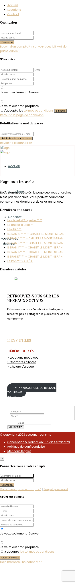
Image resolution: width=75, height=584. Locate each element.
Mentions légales (19, 451)
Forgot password (56, 489)
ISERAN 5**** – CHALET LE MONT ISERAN (35, 252)
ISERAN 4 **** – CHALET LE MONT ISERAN (35, 234)
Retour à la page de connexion (22, 115)
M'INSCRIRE (15, 427)
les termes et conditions (37, 552)
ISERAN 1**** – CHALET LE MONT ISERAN (34, 247)
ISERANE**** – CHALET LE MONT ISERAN (34, 256)
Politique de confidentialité (26, 447)
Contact (13, 14)
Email (12, 423)
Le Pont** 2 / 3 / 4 (20, 261)
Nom (47, 416)
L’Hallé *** (14, 229)
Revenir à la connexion (16, 143)
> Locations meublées (22, 357)
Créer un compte (10, 557)
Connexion (7, 42)
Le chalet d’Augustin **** (24, 220)
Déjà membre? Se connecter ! (21, 562)
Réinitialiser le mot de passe (16, 138)
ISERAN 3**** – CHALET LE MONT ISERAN (35, 243)
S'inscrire (60, 110)
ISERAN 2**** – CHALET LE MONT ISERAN (35, 238)
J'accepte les (29, 110)
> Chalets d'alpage (20, 367)
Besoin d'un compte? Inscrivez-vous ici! (28, 46)
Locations (14, 10)
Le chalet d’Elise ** (20, 225)
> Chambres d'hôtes (21, 362)
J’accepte (29, 552)
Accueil (12, 5)
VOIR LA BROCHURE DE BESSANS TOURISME (31, 390)
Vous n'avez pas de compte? (20, 489)
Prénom (49, 411)
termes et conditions (39, 110)
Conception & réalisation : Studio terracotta (38, 442)
